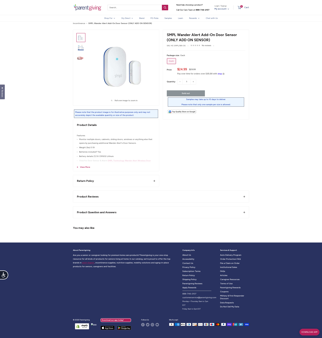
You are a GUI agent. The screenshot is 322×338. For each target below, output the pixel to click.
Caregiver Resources (230, 279)
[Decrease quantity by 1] (180, 81)
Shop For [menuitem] (108, 18)
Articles (223, 275)
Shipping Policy (189, 279)
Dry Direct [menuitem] (125, 18)
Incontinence (79, 23)
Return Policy (188, 275)
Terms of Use (226, 283)
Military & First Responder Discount (232, 297)
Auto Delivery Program (230, 255)
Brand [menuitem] (141, 18)
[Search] (165, 7)
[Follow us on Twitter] (147, 324)
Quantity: (171, 81)
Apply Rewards (189, 287)
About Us (186, 255)
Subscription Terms (191, 271)
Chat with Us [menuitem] (212, 18)
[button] (239, 7)
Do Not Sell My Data (229, 306)
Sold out (186, 93)
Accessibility (188, 259)
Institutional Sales (228, 267)
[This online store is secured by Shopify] (81, 326)
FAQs (222, 271)
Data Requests (227, 302)
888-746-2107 (202, 10)
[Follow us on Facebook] (143, 324)
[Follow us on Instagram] (152, 324)
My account (220, 9)
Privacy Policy (188, 267)
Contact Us (187, 263)
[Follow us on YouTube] (157, 324)
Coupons (224, 291)
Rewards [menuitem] (193, 18)
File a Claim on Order (230, 263)
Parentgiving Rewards (230, 287)
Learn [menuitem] (180, 18)
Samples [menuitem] (168, 18)
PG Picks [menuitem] (154, 18)
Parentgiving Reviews (192, 283)
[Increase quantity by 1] (193, 81)
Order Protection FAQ (230, 259)
